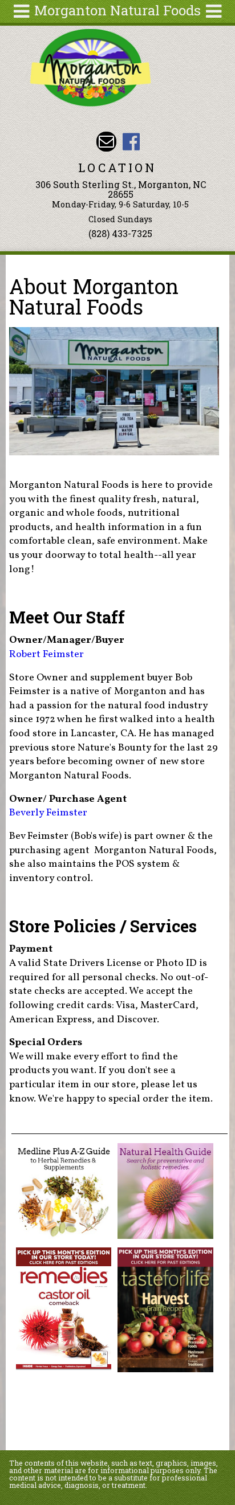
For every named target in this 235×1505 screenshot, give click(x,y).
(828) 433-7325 (120, 233)
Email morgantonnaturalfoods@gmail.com (106, 142)
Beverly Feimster (48, 813)
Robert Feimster (46, 654)
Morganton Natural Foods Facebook (131, 142)
